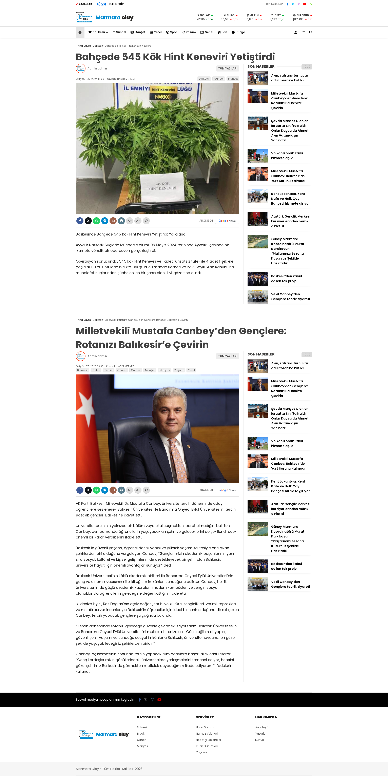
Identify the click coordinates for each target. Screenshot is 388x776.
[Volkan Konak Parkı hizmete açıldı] (258, 162)
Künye (240, 32)
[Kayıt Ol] (296, 32)
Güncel (121, 32)
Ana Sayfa (262, 727)
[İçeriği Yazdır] (121, 220)
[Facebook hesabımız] (287, 4)
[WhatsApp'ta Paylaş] (96, 220)
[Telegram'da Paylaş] (104, 220)
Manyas (164, 370)
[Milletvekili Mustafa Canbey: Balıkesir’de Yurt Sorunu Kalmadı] (258, 180)
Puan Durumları (207, 746)
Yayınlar (201, 752)
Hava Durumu (205, 727)
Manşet (140, 32)
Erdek (96, 370)
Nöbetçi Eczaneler (208, 740)
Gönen (121, 370)
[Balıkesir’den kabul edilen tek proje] (258, 285)
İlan (224, 32)
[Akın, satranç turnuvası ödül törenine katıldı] (258, 84)
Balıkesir (99, 32)
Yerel (158, 32)
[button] (80, 32)
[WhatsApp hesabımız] (311, 4)
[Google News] (227, 221)
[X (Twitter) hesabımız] (293, 4)
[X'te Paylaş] (88, 220)
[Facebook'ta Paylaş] (79, 220)
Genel (209, 32)
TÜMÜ (307, 66)
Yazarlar (261, 734)
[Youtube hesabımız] (305, 4)
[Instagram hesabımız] (299, 4)
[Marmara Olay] (105, 21)
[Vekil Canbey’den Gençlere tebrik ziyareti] (258, 303)
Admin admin (97, 68)
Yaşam (191, 32)
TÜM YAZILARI (227, 68)
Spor (173, 32)
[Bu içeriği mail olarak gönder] (113, 220)
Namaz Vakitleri (207, 734)
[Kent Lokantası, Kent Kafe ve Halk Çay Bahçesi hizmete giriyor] (258, 202)
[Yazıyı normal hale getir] (146, 220)
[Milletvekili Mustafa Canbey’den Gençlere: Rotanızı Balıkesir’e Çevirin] (258, 102)
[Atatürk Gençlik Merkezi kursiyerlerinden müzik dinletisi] (258, 225)
